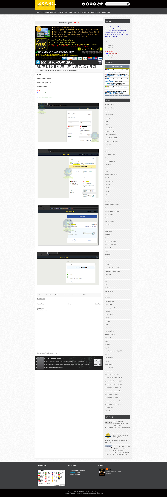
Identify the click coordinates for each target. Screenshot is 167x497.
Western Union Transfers (48, 12)
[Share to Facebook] (44, 299)
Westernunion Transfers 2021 (78, 295)
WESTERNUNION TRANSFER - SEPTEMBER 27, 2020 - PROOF (66, 67)
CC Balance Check (110, 154)
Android (107, 111)
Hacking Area (108, 208)
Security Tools (109, 314)
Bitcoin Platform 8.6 (110, 134)
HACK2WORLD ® (110, 84)
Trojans (107, 347)
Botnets (107, 148)
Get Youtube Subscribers (112, 204)
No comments (75, 70)
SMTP (106, 324)
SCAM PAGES (109, 304)
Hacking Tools (109, 214)
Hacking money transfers (112, 211)
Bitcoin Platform (109, 128)
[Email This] (38, 299)
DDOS (106, 171)
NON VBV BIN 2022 (110, 241)
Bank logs (107, 118)
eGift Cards (108, 178)
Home (69, 304)
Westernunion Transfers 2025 (113, 404)
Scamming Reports (110, 308)
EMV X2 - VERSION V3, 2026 (121, 446)
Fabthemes (73, 493)
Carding (107, 151)
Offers (106, 251)
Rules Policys (108, 297)
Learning (107, 228)
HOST (106, 218)
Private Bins (108, 264)
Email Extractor (109, 181)
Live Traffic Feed (117, 66)
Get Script (111, 95)
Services (107, 317)
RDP (106, 284)
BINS (106, 121)
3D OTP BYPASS (110, 104)
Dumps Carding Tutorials (111, 174)
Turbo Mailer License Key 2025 (113, 351)
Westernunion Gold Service (120, 433)
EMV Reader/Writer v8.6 (111, 188)
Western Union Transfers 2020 (113, 381)
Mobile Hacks (108, 231)
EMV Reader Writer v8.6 (119, 421)
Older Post (98, 304)
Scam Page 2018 (109, 301)
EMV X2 (107, 191)
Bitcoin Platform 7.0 (110, 131)
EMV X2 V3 (108, 194)
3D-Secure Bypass (110, 108)
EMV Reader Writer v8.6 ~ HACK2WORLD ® (116, 87)
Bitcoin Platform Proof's (111, 141)
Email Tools (108, 184)
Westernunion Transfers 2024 (113, 401)
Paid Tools (108, 258)
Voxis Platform (109, 364)
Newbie (107, 238)
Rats (106, 281)
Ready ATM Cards (110, 288)
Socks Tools (108, 328)
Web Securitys (109, 367)
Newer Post (40, 304)
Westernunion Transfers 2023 (113, 397)
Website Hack (108, 371)
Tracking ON (122, 95)
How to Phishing (109, 221)
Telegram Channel (110, 334)
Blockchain (108, 144)
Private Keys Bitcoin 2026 (112, 268)
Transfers (107, 344)
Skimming (107, 321)
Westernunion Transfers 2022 (113, 394)
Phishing (107, 261)
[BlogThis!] (40, 299)
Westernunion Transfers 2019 (113, 387)
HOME (37, 12)
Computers (108, 158)
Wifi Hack (107, 411)
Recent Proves (50, 295)
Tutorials (107, 354)
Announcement (109, 114)
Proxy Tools (108, 274)
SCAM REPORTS (106, 12)
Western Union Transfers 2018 (113, 377)
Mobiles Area (108, 234)
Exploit (107, 198)
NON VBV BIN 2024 (110, 244)
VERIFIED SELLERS (62, 12)
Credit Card (108, 164)
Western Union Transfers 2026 (113, 384)
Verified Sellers (109, 357)
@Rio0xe (114, 55)
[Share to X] (42, 299)
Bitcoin (107, 124)
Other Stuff (108, 254)
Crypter (107, 168)
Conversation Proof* (110, 161)
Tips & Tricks (108, 337)
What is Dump (109, 407)
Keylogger (107, 224)
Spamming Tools (109, 331)
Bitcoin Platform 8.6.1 (111, 138)
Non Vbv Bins (108, 248)
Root (106, 294)
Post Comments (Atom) (51, 353)
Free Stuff (107, 201)
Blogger (97, 492)
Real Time (116, 95)
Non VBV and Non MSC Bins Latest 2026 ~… (116, 75)
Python (107, 278)
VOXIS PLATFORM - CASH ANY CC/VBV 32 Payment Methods (84, 12)
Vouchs (107, 361)
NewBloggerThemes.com (96, 493)
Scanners (107, 311)
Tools (106, 341)
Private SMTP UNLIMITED (112, 271)
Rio (109, 469)
